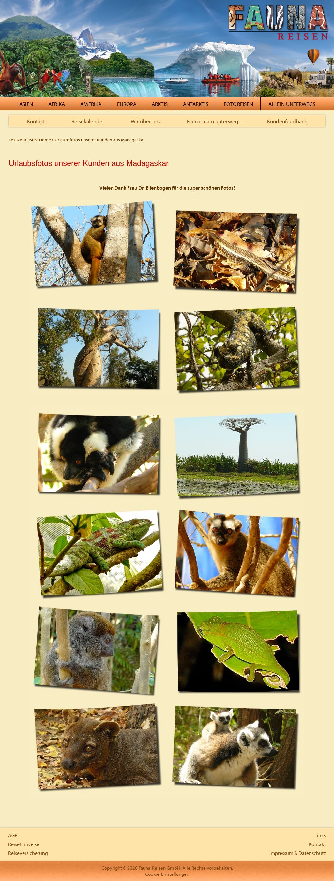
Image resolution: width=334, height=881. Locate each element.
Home (45, 140)
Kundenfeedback (287, 121)
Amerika (90, 103)
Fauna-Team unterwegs (214, 121)
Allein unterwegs (291, 103)
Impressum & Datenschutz (297, 853)
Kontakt (36, 121)
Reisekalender (87, 121)
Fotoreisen (238, 103)
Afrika (56, 103)
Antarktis (195, 103)
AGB (13, 835)
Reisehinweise (23, 844)
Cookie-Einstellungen (167, 874)
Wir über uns (145, 121)
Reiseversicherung (28, 853)
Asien (26, 103)
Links (320, 835)
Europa (126, 103)
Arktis (160, 103)
